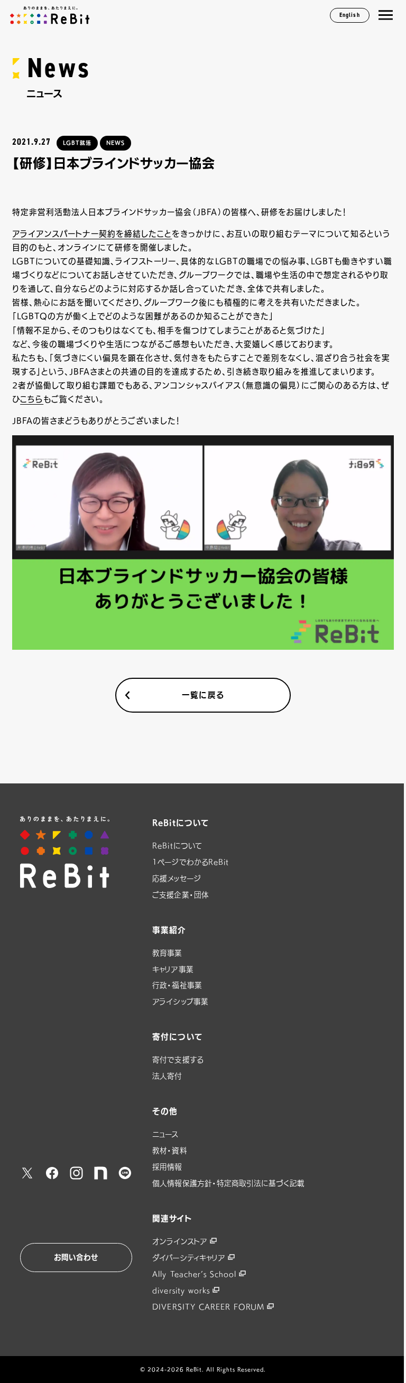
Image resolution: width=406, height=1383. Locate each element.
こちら (31, 399)
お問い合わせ (76, 1257)
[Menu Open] (385, 15)
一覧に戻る (203, 695)
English (349, 15)
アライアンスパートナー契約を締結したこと (92, 234)
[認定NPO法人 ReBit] (76, 852)
